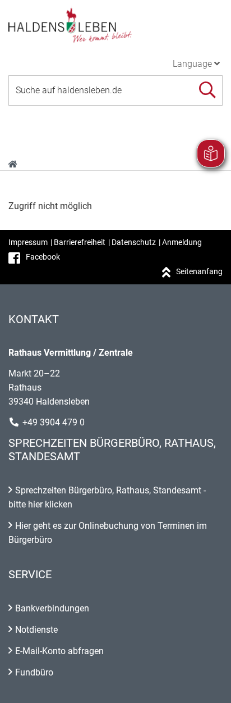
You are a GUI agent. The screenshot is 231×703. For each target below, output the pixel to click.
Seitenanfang (199, 271)
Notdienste (36, 629)
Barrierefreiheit (79, 242)
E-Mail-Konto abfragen (59, 651)
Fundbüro (34, 672)
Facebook (43, 256)
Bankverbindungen (52, 608)
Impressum (28, 242)
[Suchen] (207, 90)
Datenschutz (134, 242)
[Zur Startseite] (115, 24)
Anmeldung (182, 242)
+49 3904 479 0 (53, 422)
